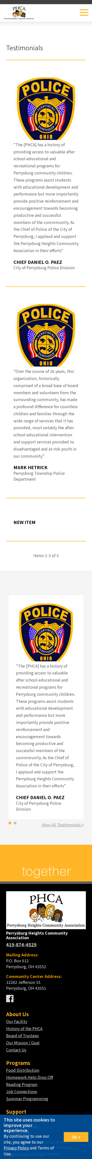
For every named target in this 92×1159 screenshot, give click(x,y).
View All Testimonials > (62, 825)
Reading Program (22, 1084)
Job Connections (21, 1091)
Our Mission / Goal (22, 1043)
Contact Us (16, 1050)
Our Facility (16, 1021)
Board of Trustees (22, 1035)
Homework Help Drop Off (29, 1077)
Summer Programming (27, 1098)
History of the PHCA (24, 1028)
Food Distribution (22, 1070)
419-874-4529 (21, 944)
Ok (74, 1137)
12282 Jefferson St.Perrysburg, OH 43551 (34, 982)
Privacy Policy (16, 1148)
